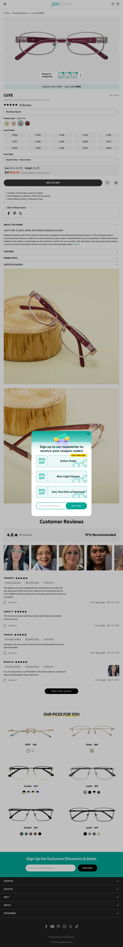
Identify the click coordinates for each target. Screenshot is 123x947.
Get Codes (76, 506)
